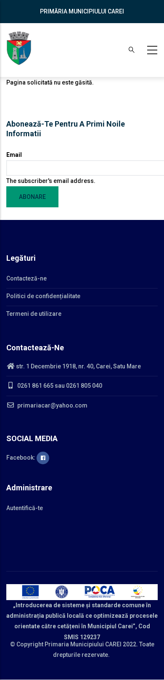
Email (14, 154)
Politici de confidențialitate (43, 296)
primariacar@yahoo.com (51, 405)
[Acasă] (19, 48)
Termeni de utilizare (33, 313)
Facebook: (21, 457)
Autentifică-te (24, 508)
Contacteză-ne (26, 278)
